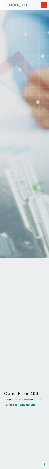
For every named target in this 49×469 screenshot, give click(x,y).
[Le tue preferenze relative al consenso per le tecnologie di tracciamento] (44, 464)
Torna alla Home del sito (20, 404)
